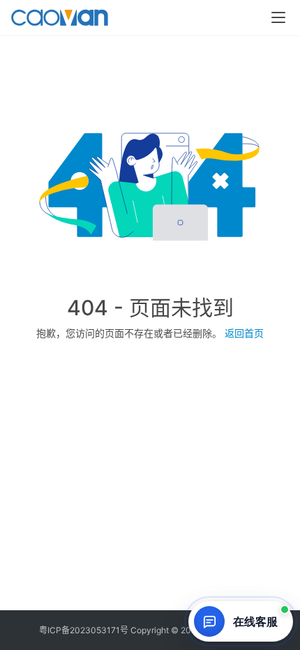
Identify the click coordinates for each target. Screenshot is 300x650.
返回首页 (244, 333)
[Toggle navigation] (278, 17)
